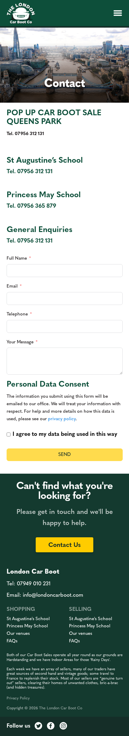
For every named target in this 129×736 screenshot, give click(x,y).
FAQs (12, 641)
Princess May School (27, 626)
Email (12, 286)
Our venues (18, 634)
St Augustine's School (28, 619)
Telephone (17, 314)
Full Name (17, 258)
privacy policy (62, 419)
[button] (118, 13)
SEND (64, 454)
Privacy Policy (18, 698)
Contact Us (64, 545)
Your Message (20, 342)
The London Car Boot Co (60, 708)
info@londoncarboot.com (53, 595)
